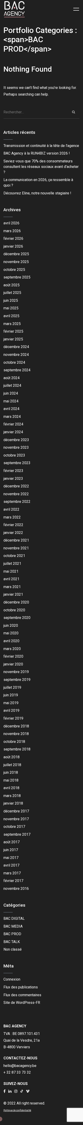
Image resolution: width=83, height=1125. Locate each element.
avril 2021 (11, 579)
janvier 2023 (13, 478)
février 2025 (13, 331)
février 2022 (13, 525)
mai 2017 (10, 857)
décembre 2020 (16, 602)
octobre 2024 (14, 362)
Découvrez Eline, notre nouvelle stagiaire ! (37, 193)
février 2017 (13, 881)
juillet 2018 (12, 765)
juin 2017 (10, 850)
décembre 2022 (16, 486)
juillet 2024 (12, 385)
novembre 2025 (16, 262)
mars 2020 (12, 649)
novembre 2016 (16, 888)
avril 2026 (11, 223)
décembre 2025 (16, 254)
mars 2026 (12, 231)
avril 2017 (11, 865)
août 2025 (11, 285)
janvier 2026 (13, 246)
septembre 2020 (16, 617)
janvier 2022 (13, 532)
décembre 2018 (16, 726)
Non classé (12, 949)
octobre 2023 (14, 455)
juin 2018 (10, 772)
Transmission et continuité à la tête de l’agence (41, 146)
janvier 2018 (13, 803)
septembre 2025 (16, 277)
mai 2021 (10, 571)
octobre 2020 (14, 610)
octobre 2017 (14, 826)
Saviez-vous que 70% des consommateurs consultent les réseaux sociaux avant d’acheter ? (41, 166)
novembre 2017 (16, 819)
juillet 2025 (12, 292)
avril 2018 (11, 788)
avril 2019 (11, 710)
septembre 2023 (16, 463)
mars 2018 (12, 796)
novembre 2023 (16, 447)
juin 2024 (10, 393)
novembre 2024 (16, 354)
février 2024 (13, 424)
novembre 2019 (16, 672)
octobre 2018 (14, 741)
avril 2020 (11, 641)
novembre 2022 (16, 494)
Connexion (11, 979)
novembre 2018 (16, 734)
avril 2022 (11, 509)
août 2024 (11, 378)
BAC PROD (12, 934)
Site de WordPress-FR (21, 1002)
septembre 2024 (16, 370)
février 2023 (13, 471)
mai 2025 (10, 308)
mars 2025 (12, 324)
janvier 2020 (13, 664)
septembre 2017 (16, 834)
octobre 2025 (14, 269)
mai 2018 (10, 780)
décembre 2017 (16, 811)
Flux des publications (20, 987)
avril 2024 (11, 409)
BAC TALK (11, 942)
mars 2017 (12, 873)
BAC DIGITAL (14, 918)
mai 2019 (10, 703)
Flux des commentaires (22, 995)
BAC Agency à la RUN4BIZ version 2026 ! (36, 153)
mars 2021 (12, 587)
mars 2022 (12, 517)
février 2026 (13, 238)
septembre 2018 (16, 749)
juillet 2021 (12, 563)
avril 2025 (11, 316)
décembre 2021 (16, 540)
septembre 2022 (16, 501)
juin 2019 (10, 695)
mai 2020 (10, 633)
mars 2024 (12, 416)
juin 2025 (10, 300)
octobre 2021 (14, 556)
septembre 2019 (16, 679)
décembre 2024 (16, 347)
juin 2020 (10, 625)
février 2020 (13, 656)
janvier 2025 (13, 339)
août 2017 (11, 842)
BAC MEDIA (13, 926)
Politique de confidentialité (17, 1110)
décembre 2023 (16, 440)
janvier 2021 (13, 594)
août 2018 (11, 757)
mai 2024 (10, 401)
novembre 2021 (16, 548)
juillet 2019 (12, 687)
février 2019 (13, 718)
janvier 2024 (13, 432)
